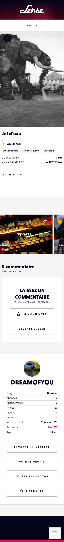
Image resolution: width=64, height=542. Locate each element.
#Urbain (49, 150)
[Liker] (56, 38)
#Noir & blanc (31, 150)
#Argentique (10, 150)
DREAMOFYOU (11, 144)
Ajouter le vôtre (11, 271)
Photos (32, 25)
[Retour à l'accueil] (32, 9)
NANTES (52, 427)
